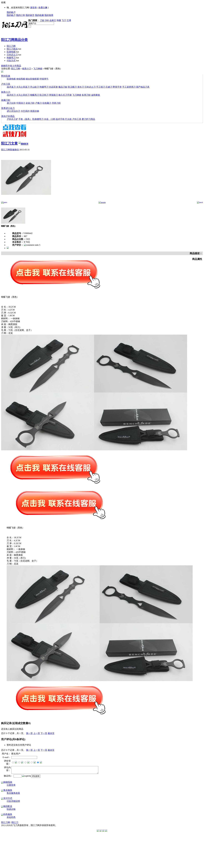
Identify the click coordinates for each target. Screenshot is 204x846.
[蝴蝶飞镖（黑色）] (26, 200)
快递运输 (11, 809)
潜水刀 (80, 87)
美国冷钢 (34, 111)
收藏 (3, 2)
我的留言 (30, 15)
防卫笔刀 (44, 95)
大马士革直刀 (23, 87)
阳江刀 (15, 822)
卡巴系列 (25, 111)
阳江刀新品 (12, 49)
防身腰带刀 (37, 119)
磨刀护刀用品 (88, 119)
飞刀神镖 (37, 68)
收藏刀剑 (5, 100)
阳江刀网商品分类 (14, 39)
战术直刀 (11, 87)
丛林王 (52, 20)
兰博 (69, 20)
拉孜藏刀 (46, 103)
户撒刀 (38, 103)
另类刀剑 (56, 103)
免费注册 (42, 7)
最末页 (51, 733)
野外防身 (5, 76)
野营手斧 (117, 87)
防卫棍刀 (72, 87)
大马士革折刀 (23, 95)
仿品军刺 (53, 87)
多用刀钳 (86, 95)
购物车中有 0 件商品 (11, 66)
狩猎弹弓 (44, 79)
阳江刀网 (11, 46)
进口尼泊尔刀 (13, 111)
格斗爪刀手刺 (65, 95)
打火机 (68, 119)
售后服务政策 (13, 793)
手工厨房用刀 (129, 87)
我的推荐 (48, 15)
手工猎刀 (100, 87)
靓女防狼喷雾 (32, 79)
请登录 (33, 7)
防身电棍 (11, 52)
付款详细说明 (13, 801)
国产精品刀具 (142, 87)
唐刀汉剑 (11, 103)
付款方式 (11, 60)
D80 (47, 20)
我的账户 (11, 12)
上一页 (36, 733)
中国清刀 (20, 103)
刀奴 (42, 20)
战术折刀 (11, 95)
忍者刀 (109, 87)
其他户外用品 (8, 116)
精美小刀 (26, 68)
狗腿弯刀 (11, 57)
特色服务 (7, 814)
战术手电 (60, 119)
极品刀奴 (62, 87)
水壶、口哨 (49, 119)
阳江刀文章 (9, 143)
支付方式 (7, 798)
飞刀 (64, 20)
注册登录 (11, 785)
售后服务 (7, 790)
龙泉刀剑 (30, 103)
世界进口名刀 (8, 108)
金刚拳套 (95, 95)
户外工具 (76, 119)
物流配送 (7, 806)
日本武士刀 (12, 55)
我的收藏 (39, 15)
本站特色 (11, 817)
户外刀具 (5, 84)
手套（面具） (25, 119)
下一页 (44, 733)
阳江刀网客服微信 (10, 149)
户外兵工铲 (12, 119)
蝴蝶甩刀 (34, 95)
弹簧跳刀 (53, 95)
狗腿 (59, 20)
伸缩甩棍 (20, 79)
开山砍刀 (34, 87)
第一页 (29, 733)
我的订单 (20, 15)
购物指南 (7, 782)
